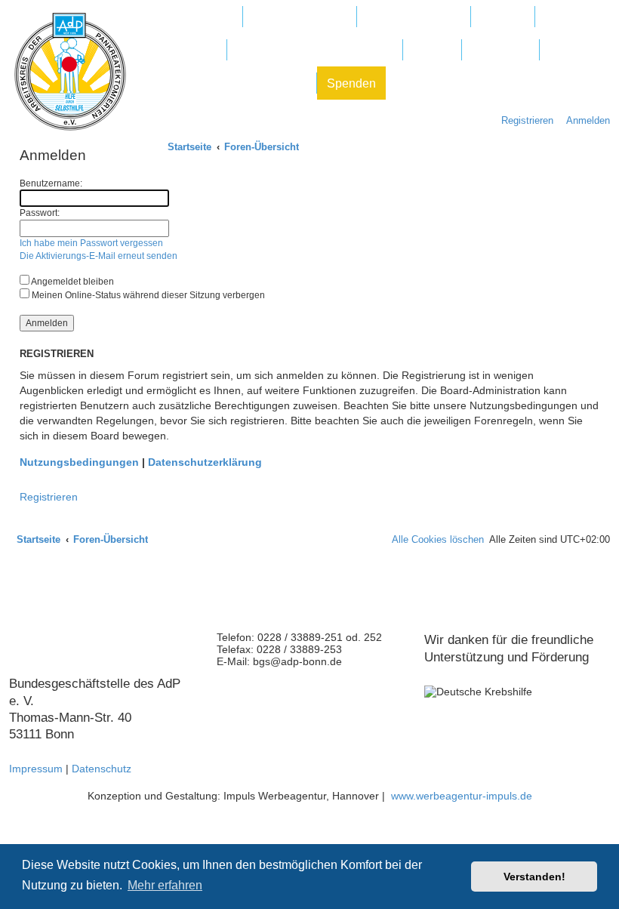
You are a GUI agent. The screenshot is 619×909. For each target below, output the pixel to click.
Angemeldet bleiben (71, 281)
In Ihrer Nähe (182, 50)
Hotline (432, 50)
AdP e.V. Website (299, 17)
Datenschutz (101, 769)
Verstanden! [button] (534, 876)
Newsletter (500, 50)
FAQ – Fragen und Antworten (315, 50)
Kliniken (503, 17)
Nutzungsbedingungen (79, 462)
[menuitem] (584, 120)
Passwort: (40, 213)
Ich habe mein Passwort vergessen (91, 243)
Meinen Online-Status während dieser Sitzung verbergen (147, 295)
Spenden (351, 83)
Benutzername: (51, 183)
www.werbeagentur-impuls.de (461, 796)
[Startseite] (70, 72)
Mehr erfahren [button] (165, 885)
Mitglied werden (190, 17)
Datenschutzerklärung (205, 462)
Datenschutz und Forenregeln (226, 83)
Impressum (36, 769)
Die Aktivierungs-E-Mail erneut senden (98, 256)
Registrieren (49, 497)
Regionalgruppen (413, 17)
